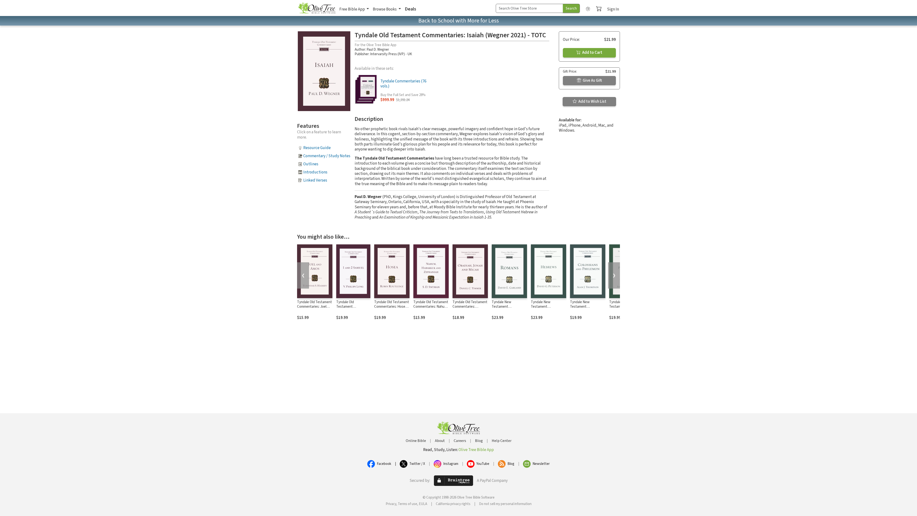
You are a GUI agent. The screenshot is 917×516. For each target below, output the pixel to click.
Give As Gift (592, 80)
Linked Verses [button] (315, 180)
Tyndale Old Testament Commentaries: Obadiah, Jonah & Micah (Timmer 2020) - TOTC (470, 309)
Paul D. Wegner (378, 49)
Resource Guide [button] (317, 148)
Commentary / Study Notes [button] (326, 156)
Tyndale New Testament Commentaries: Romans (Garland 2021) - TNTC (509, 309)
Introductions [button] (315, 172)
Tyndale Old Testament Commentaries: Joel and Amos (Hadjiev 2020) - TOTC (314, 309)
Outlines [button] (310, 164)
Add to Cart (591, 52)
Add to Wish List (592, 101)
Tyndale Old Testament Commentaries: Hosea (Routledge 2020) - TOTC (391, 309)
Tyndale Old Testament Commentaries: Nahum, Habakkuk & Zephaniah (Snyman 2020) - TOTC (430, 309)
